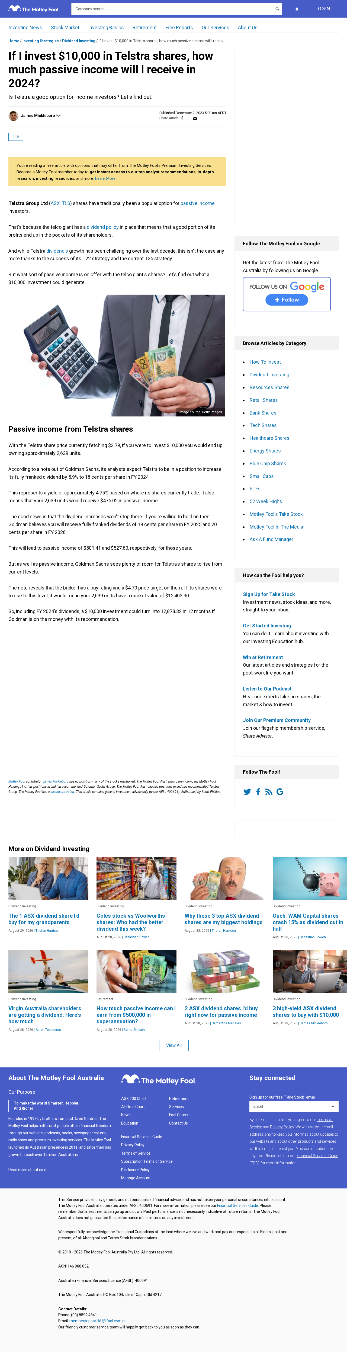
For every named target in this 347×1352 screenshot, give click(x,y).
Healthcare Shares (270, 438)
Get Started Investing (267, 625)
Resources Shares (270, 387)
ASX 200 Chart (133, 1098)
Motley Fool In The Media (276, 527)
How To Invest (265, 362)
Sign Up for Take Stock (269, 594)
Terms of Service (135, 1153)
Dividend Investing (78, 41)
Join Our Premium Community (277, 720)
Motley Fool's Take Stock (276, 514)
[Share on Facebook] (182, 118)
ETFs (255, 488)
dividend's (57, 251)
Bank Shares (263, 413)
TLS (16, 136)
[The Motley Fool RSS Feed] (270, 792)
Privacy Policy (132, 1145)
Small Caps (262, 476)
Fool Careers (180, 1115)
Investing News (25, 27)
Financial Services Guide (141, 1137)
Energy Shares (265, 451)
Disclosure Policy (135, 1170)
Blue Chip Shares (268, 463)
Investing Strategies (41, 41)
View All (174, 1045)
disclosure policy (62, 792)
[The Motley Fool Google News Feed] (280, 792)
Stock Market (65, 27)
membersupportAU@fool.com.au (98, 1321)
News (126, 1115)
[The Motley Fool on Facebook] (259, 792)
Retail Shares (264, 400)
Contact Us (178, 1123)
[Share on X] (188, 118)
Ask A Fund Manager (271, 539)
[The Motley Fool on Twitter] (248, 792)
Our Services (215, 27)
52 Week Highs (266, 501)
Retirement (145, 27)
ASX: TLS (60, 203)
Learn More (105, 178)
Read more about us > (27, 1170)
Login (323, 8)
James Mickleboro (38, 115)
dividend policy (103, 227)
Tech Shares (263, 425)
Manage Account (136, 1178)
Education (129, 1123)
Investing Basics (106, 27)
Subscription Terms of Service (147, 1161)
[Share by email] (194, 118)
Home (13, 41)
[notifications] (296, 9)
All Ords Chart (133, 1107)
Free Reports (179, 27)
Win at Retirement (263, 657)
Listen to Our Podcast (267, 689)
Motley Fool (16, 781)
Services (176, 1107)
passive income (198, 203)
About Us (248, 27)
